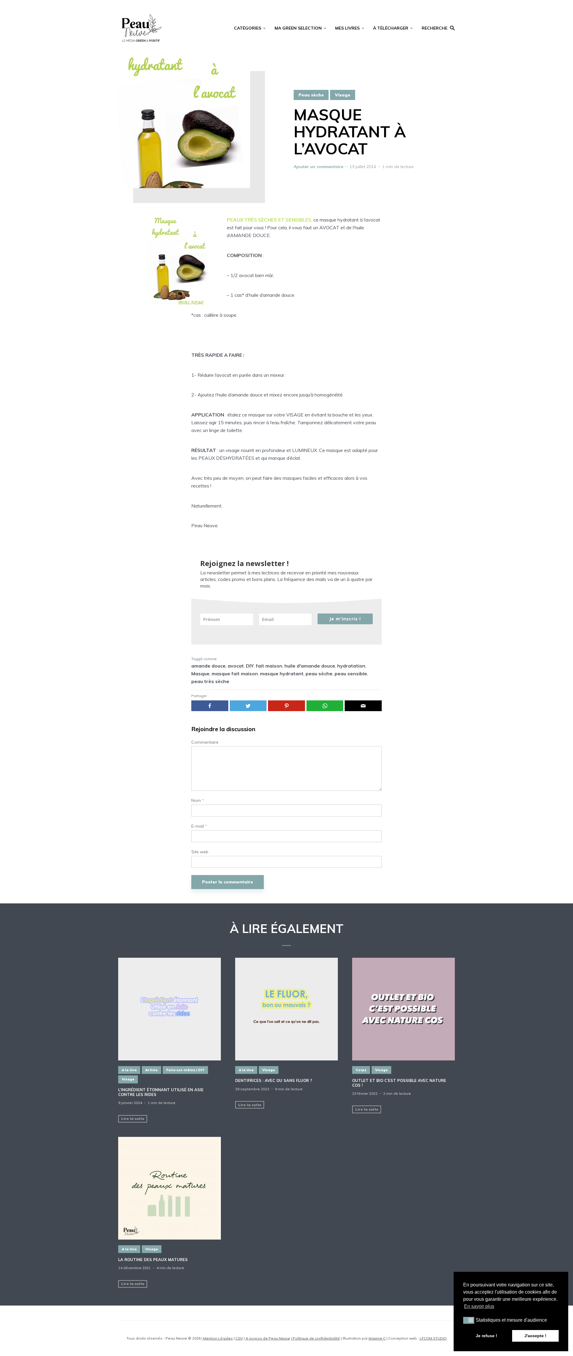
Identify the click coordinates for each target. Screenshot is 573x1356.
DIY (250, 666)
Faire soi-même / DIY (185, 1070)
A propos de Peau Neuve (268, 1338)
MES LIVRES (347, 28)
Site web (199, 851)
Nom (197, 800)
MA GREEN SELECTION (298, 28)
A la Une (129, 1070)
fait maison (269, 666)
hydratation (351, 666)
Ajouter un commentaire (318, 166)
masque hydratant (282, 674)
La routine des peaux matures (153, 1259)
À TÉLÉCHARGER (390, 28)
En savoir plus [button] (479, 1306)
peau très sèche (210, 681)
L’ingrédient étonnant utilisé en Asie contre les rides (161, 1092)
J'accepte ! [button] (535, 1335)
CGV (239, 1338)
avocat (236, 666)
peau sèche (319, 674)
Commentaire (204, 742)
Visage (342, 95)
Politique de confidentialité (316, 1338)
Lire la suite (132, 1118)
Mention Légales (218, 1338)
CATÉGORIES (247, 28)
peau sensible (351, 674)
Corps (361, 1070)
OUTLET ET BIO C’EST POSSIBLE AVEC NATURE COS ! (399, 1083)
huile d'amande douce (309, 666)
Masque (200, 674)
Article (151, 1070)
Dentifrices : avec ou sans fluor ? (273, 1080)
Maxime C (377, 1338)
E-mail (199, 826)
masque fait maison (235, 674)
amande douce (208, 666)
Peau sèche (311, 95)
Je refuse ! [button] (486, 1335)
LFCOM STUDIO (433, 1338)
